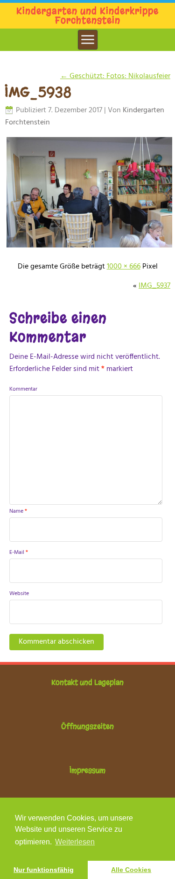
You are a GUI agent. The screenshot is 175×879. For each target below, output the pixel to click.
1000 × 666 (123, 267)
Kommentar (23, 389)
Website (19, 593)
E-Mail (18, 552)
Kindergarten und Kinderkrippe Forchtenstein (87, 16)
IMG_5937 (154, 286)
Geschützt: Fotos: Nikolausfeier (115, 76)
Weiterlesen (75, 842)
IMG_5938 (38, 92)
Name (18, 511)
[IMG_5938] (89, 247)
